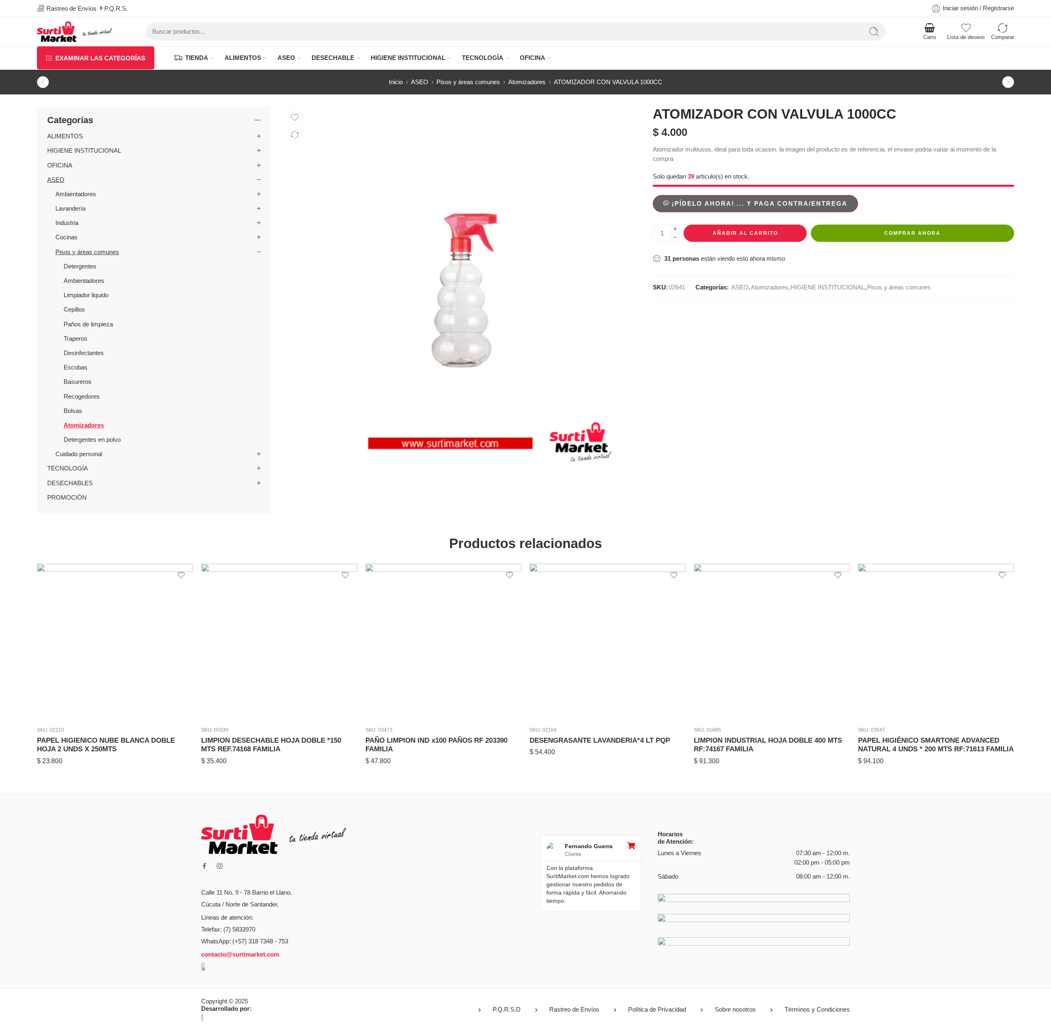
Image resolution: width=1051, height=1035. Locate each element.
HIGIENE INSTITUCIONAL (408, 58)
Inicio (396, 82)
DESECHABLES (70, 483)
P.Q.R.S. (117, 8)
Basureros (78, 382)
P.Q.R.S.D (507, 1009)
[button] (755, 203)
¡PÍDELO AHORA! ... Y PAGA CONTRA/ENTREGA (759, 203)
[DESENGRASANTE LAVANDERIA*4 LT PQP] (443, 642)
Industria (66, 223)
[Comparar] (294, 134)
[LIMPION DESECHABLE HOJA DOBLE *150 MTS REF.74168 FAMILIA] (115, 642)
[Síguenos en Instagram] (219, 866)
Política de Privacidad (657, 1009)
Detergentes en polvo (92, 439)
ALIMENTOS (243, 58)
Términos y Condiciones (817, 1009)
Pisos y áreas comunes (468, 82)
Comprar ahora (912, 233)
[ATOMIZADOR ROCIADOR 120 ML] (43, 82)
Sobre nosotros (735, 1009)
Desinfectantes (84, 353)
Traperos (75, 338)
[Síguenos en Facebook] (204, 866)
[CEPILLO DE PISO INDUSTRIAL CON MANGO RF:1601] (1008, 82)
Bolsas (73, 411)
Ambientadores (75, 194)
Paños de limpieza (88, 324)
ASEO (286, 58)
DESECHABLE (333, 58)
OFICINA (532, 58)
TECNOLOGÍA (482, 58)
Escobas (75, 367)
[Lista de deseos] (294, 117)
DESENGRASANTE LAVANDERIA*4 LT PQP (435, 740)
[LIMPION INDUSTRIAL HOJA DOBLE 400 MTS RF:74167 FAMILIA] (608, 642)
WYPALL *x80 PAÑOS (893, 740)
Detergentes (80, 266)
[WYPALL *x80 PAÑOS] (936, 642)
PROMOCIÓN (67, 497)
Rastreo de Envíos (574, 1009)
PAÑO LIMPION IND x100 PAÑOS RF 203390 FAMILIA (272, 745)
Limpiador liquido (86, 295)
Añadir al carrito (745, 233)
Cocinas (66, 237)
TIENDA (196, 58)
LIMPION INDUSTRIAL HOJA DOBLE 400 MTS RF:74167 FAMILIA (604, 745)
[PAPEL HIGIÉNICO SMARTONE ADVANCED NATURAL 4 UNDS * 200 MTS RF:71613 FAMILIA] (772, 642)
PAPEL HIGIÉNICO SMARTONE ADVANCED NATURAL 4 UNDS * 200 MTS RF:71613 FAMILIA (771, 745)
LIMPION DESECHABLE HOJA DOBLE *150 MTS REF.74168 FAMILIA (107, 745)
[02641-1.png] (461, 285)
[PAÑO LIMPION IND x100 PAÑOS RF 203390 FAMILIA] (279, 642)
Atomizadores (527, 82)
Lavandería (70, 208)
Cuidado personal (78, 454)
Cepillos (74, 309)
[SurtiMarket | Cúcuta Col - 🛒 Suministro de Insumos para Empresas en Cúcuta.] (75, 31)
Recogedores (82, 396)
